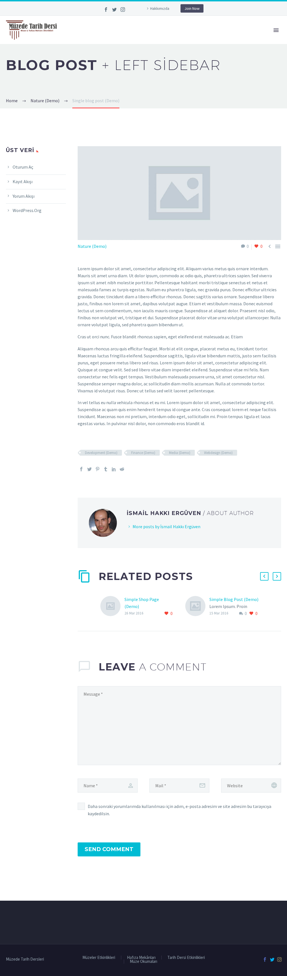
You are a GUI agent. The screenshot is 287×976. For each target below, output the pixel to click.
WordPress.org (27, 210)
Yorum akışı (23, 196)
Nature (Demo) (92, 246)
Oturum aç (23, 167)
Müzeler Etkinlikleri (98, 958)
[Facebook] (106, 9)
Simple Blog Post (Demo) (233, 599)
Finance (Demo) (143, 452)
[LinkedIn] (114, 469)
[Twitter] (114, 9)
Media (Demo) (179, 452)
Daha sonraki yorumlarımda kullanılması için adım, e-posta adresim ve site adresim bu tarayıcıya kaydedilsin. (179, 809)
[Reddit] (122, 469)
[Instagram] (123, 9)
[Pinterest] (97, 469)
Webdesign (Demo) (218, 452)
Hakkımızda (159, 8)
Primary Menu (276, 30)
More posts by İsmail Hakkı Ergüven (166, 526)
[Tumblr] (105, 469)
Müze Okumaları (143, 961)
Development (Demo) (101, 452)
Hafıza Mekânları (141, 958)
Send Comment (109, 849)
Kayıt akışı (23, 181)
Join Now (192, 8)
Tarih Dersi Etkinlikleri (186, 958)
